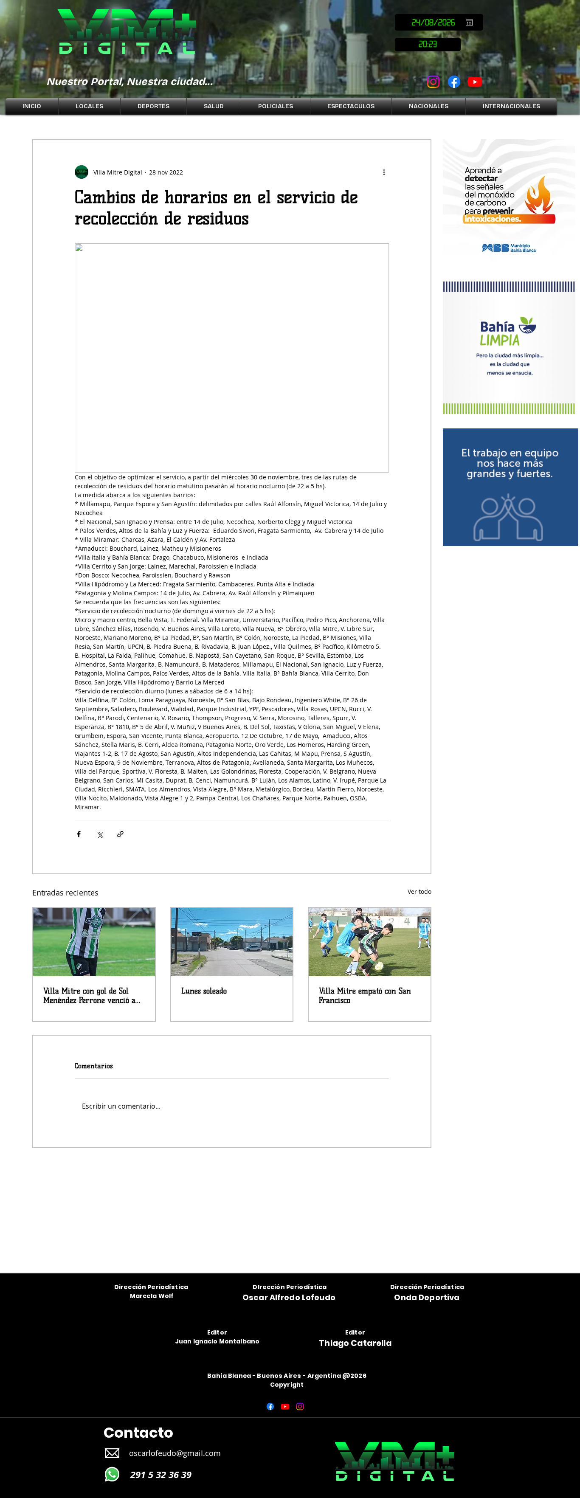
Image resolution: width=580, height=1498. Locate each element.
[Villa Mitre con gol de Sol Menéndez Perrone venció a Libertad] (94, 942)
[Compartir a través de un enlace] (120, 834)
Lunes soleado (204, 991)
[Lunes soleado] (232, 942)
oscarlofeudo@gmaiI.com (175, 1453)
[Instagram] (433, 81)
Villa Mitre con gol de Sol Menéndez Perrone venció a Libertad (89, 995)
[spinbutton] (428, 44)
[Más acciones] (384, 172)
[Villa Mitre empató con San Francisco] (370, 942)
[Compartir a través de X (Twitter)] (100, 834)
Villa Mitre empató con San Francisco (365, 995)
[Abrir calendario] (469, 22)
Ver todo (419, 891)
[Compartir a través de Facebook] (79, 834)
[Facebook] (454, 81)
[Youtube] (475, 81)
